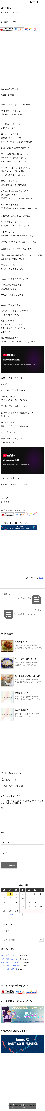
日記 (14, 22)
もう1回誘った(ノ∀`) (9, 955)
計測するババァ (21, 693)
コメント (4, 808)
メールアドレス (7, 842)
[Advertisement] (22, 56)
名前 (2, 832)
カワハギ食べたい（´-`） (26, 658)
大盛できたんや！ (22, 641)
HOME (5, 22)
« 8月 (12, 914)
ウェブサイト (6, 853)
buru (41, 577)
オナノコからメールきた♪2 (11, 962)
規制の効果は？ (21, 710)
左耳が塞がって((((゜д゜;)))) (28, 675)
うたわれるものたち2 (9, 969)
